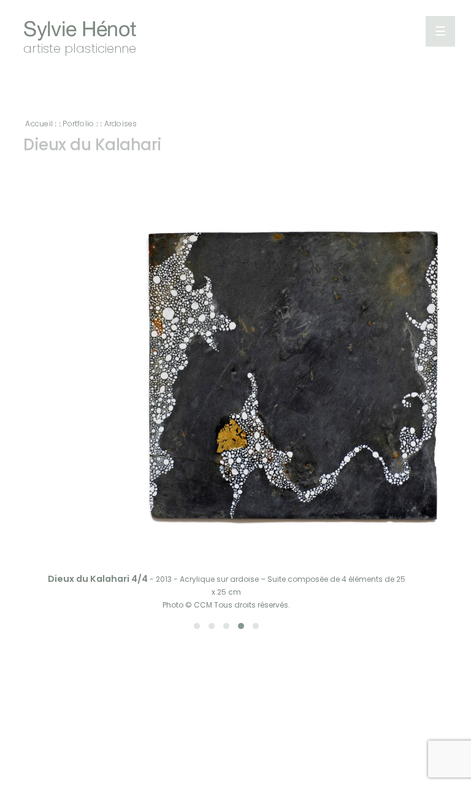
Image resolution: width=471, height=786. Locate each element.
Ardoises (120, 123)
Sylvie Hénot (79, 30)
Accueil (39, 123)
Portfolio (78, 123)
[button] (197, 626)
